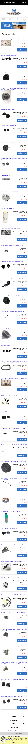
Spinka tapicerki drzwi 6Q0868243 (8, 55)
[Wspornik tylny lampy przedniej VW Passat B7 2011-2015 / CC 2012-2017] (6, 634)
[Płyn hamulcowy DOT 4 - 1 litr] (6, 217)
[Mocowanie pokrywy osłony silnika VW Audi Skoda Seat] (6, 334)
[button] (3, 19)
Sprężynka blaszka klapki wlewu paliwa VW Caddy (12, 245)
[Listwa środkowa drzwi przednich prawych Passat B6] (6, 43)
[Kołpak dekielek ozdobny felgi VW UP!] (6, 197)
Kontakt (19, 730)
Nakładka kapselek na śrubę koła (8, 125)
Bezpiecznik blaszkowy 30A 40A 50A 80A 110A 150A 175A (14, 444)
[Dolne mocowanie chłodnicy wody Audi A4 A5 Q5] (6, 566)
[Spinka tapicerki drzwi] (6, 351)
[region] (14, 25)
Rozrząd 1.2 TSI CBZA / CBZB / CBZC (9, 395)
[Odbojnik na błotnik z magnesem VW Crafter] (6, 148)
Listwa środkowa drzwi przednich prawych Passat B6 (13, 39)
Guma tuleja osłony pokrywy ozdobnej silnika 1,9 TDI (13, 261)
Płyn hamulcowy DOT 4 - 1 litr (7, 208)
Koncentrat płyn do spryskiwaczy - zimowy (10, 511)
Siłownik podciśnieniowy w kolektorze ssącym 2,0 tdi (12, 278)
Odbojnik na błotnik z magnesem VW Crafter (11, 142)
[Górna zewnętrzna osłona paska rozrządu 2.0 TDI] (6, 550)
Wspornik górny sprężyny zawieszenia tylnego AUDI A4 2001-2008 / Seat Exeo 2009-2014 (14, 89)
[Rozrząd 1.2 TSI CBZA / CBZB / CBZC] (6, 401)
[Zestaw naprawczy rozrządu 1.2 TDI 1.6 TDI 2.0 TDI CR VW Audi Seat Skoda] (6, 602)
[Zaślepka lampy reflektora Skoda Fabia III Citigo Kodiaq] (6, 468)
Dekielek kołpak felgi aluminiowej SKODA (10, 577)
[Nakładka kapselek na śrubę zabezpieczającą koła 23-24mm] (6, 164)
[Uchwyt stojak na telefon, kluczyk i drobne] (6, 232)
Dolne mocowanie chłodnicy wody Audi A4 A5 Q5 (12, 561)
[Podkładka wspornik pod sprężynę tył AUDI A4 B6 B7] (6, 618)
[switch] (3, 742)
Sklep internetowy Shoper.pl (14, 736)
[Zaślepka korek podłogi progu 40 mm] (6, 533)
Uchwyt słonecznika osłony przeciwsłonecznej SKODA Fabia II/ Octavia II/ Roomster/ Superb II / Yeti (14, 663)
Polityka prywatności (10, 730)
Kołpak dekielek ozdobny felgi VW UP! (9, 191)
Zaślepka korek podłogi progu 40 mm (9, 528)
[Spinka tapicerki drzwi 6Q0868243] (6, 59)
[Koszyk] (24, 19)
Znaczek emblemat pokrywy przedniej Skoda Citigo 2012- (14, 495)
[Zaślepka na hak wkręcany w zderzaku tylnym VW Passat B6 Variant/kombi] (6, 383)
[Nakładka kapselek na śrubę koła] (6, 130)
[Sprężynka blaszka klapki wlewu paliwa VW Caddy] (6, 250)
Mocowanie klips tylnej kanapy (8, 411)
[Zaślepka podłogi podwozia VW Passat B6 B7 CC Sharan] (6, 77)
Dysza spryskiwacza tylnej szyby (8, 109)
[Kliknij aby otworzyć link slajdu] (14, 25)
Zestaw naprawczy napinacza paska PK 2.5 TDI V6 (12, 311)
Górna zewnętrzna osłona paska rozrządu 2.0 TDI (12, 544)
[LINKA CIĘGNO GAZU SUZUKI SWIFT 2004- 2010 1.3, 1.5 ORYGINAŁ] (6, 484)
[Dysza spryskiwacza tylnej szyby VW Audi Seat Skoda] (6, 433)
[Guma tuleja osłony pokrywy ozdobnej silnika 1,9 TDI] (6, 266)
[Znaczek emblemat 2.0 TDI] (6, 179)
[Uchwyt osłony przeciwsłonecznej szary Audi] (6, 652)
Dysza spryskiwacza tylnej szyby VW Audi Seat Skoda (13, 428)
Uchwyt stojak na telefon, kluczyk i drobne (10, 228)
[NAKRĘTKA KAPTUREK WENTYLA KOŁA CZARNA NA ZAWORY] (6, 685)
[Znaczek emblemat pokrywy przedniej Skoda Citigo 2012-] (6, 500)
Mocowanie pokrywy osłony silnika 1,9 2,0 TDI (11, 696)
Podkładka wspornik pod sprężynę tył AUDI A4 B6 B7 (13, 612)
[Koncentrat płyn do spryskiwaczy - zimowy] (6, 518)
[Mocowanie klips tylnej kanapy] (6, 417)
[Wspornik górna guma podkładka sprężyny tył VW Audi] (6, 300)
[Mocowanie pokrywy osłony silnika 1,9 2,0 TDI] (6, 701)
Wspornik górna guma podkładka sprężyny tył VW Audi (13, 295)
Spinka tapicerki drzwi (6, 345)
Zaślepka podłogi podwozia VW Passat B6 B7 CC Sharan (14, 71)
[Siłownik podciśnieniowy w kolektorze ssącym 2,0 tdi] (6, 285)
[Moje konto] (17, 19)
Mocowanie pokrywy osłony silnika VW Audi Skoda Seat (13, 328)
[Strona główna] (14, 11)
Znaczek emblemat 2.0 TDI (7, 175)
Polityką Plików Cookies (10, 739)
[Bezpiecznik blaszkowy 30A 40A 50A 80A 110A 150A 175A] (6, 450)
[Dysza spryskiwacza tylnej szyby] (6, 115)
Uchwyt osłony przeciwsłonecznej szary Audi (11, 646)
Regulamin (16, 730)
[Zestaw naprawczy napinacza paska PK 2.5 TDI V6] (6, 317)
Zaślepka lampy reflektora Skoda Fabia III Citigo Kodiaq (13, 461)
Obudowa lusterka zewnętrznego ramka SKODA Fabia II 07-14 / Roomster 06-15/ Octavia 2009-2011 (14, 362)
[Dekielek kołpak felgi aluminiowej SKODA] (6, 584)
